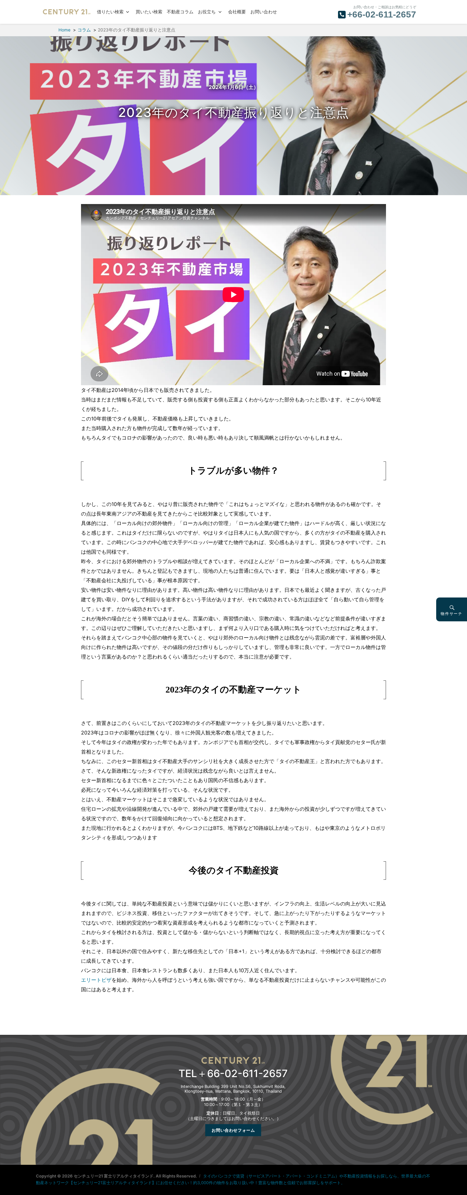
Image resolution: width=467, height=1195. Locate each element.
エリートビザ (96, 980)
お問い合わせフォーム (233, 1130)
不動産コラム (180, 12)
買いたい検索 (149, 12)
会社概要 (237, 12)
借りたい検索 (110, 12)
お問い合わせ (263, 12)
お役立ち (207, 12)
